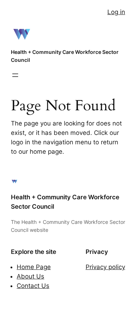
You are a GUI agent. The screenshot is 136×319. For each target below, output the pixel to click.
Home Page (34, 267)
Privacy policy (105, 267)
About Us (30, 276)
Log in (116, 12)
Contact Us (33, 285)
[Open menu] (15, 75)
